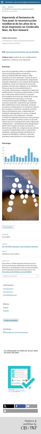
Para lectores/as (8, 289)
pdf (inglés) (8, 227)
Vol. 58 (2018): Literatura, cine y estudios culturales (17, 9)
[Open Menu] (2, 2)
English (5, 308)
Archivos (10, 7)
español (6, 311)
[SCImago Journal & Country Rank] (15, 332)
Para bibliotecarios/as (10, 295)
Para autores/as (8, 292)
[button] (8, 406)
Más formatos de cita (10, 276)
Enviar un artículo (11, 320)
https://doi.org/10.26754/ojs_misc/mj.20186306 (22, 52)
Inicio (3, 7)
